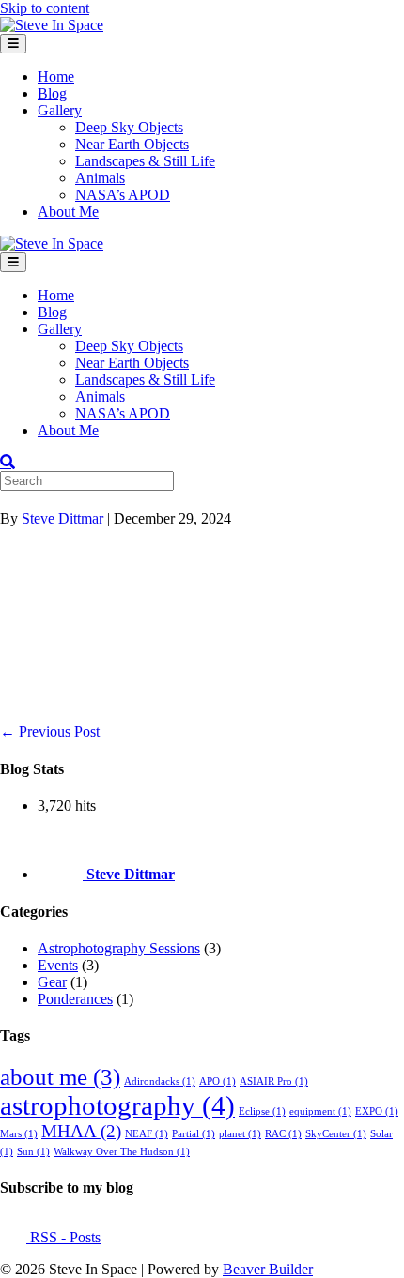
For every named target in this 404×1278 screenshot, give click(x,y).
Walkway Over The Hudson (122, 1152)
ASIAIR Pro (274, 1081)
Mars (19, 1134)
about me (60, 1076)
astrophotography (117, 1105)
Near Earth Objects (132, 144)
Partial (193, 1134)
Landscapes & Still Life (145, 161)
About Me (68, 212)
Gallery (60, 110)
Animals (100, 178)
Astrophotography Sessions (119, 948)
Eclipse (262, 1111)
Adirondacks (159, 1081)
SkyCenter (335, 1134)
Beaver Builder (268, 1269)
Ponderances (75, 999)
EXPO (376, 1111)
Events (58, 965)
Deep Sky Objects (129, 127)
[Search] (7, 461)
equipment (320, 1111)
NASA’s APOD (122, 195)
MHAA (81, 1131)
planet (240, 1134)
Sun (33, 1152)
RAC (283, 1134)
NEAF (146, 1134)
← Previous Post (50, 731)
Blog (52, 93)
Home (56, 76)
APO (217, 1081)
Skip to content (44, 8)
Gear (52, 982)
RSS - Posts (63, 1237)
